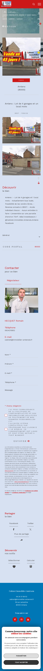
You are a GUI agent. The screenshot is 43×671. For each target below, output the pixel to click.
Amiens (12, 19)
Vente (4, 19)
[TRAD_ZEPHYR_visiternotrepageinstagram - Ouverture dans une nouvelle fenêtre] (21, 619)
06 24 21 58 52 (21, 597)
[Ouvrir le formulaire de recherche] (33, 4)
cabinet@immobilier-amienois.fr (18, 340)
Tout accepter (21, 662)
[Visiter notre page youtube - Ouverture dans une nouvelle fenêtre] (28, 619)
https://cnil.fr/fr (9, 470)
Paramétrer (21, 656)
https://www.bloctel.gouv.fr (21, 481)
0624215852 (10, 330)
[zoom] (21, 143)
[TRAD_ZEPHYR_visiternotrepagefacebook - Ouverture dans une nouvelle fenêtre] (15, 619)
